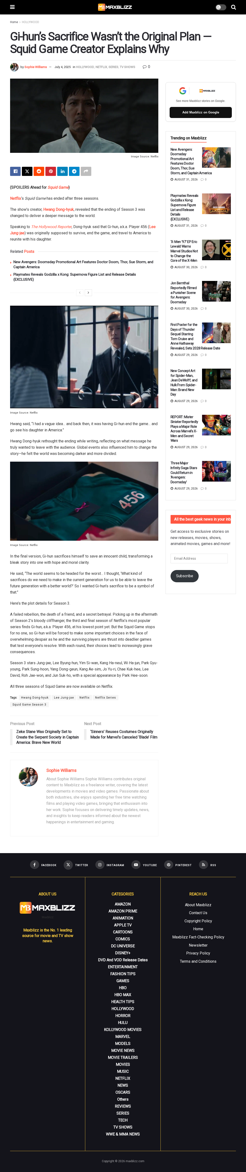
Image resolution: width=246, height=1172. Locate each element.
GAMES (123, 981)
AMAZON (123, 904)
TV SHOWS (127, 67)
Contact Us (198, 913)
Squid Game (58, 187)
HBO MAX (122, 994)
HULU (123, 1022)
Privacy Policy (198, 953)
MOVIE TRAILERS (123, 1057)
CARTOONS (123, 932)
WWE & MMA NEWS (123, 1134)
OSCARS (123, 1092)
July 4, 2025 (63, 67)
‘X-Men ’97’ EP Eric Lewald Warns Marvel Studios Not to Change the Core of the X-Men (184, 251)
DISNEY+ (122, 953)
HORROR (122, 1015)
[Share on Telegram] (74, 171)
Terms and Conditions (198, 961)
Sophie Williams (36, 67)
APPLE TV (123, 925)
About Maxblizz (198, 905)
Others (123, 1099)
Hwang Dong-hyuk (58, 209)
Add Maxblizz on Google (200, 112)
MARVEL (122, 1036)
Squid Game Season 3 (29, 704)
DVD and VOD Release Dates (123, 960)
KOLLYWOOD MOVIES (122, 1029)
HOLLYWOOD (30, 22)
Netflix (15, 198)
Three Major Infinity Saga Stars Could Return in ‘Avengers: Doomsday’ (184, 472)
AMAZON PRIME (123, 911)
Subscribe (184, 576)
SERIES (113, 67)
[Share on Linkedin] (62, 171)
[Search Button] (233, 7)
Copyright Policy (198, 921)
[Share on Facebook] (15, 171)
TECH (123, 1120)
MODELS (122, 1043)
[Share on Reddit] (39, 171)
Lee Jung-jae (64, 697)
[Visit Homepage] (115, 7)
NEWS (122, 1085)
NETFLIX (101, 67)
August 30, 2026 (186, 267)
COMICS (123, 939)
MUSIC (123, 1071)
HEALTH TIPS (122, 1001)
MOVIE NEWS (123, 1050)
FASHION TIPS (122, 974)
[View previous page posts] (79, 292)
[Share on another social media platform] (86, 171)
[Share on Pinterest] (50, 171)
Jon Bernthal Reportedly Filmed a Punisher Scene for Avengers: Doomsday (184, 292)
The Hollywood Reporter (51, 226)
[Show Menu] (12, 7)
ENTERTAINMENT (123, 967)
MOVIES (123, 1064)
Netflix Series (105, 697)
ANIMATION (123, 918)
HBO (123, 988)
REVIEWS (123, 1106)
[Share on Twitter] (27, 171)
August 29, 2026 (186, 355)
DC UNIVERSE (123, 946)
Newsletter (198, 945)
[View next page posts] (88, 292)
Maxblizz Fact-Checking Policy (198, 937)
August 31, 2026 (186, 179)
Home (14, 22)
